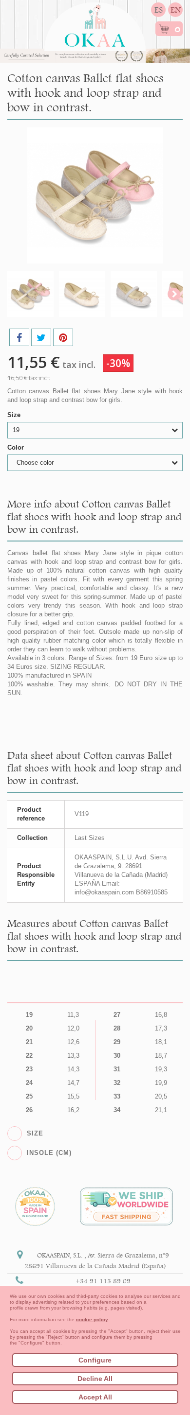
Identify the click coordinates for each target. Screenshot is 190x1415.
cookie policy (92, 1319)
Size (14, 415)
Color (16, 447)
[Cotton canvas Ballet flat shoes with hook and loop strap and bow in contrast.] (30, 294)
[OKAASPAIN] (95, 23)
